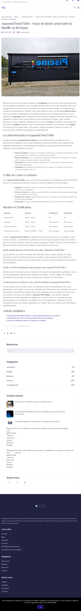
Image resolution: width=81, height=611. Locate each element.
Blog (3, 537)
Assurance (11, 367)
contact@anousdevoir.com (20, 2)
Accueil (4, 534)
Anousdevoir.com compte (11, 550)
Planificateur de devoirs (10, 546)
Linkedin (4, 591)
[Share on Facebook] (4, 333)
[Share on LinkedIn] (14, 333)
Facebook (5, 588)
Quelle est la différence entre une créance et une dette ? (27, 320)
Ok (40, 607)
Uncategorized (24, 32)
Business (10, 376)
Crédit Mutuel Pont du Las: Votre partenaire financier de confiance (30, 318)
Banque (10, 372)
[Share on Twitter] (7, 333)
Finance (10, 381)
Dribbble (4, 585)
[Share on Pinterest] (11, 333)
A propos (4, 540)
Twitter (4, 582)
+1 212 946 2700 (6, 2)
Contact (4, 543)
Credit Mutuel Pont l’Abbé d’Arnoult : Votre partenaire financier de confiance (33, 316)
